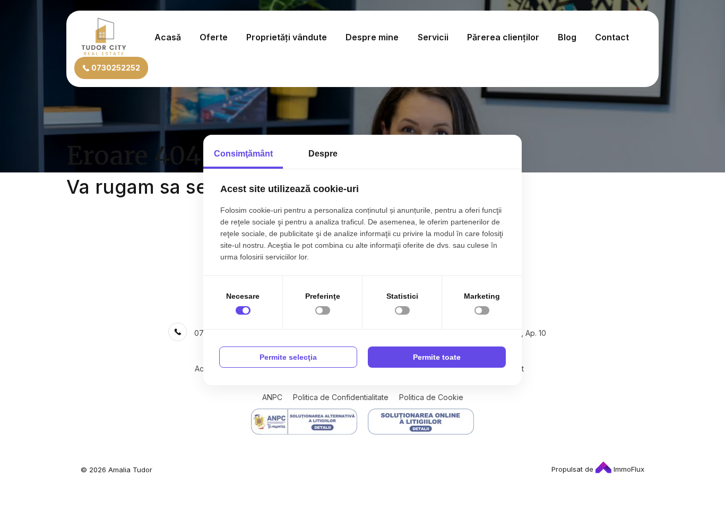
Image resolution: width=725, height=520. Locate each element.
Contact (612, 37)
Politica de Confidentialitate (341, 397)
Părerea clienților (503, 37)
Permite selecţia (288, 357)
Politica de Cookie (431, 397)
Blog (567, 37)
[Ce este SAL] (304, 422)
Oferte (214, 37)
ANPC (272, 397)
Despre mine (372, 37)
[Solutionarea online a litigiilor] (421, 422)
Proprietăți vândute (286, 37)
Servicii (433, 37)
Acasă (167, 37)
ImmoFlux (627, 469)
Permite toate (437, 357)
